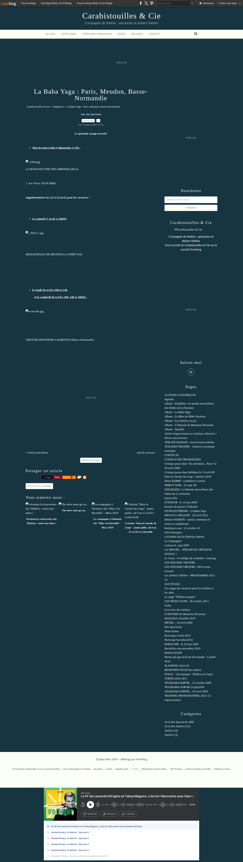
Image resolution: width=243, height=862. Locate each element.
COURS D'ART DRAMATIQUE (182, 459)
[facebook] (141, 3)
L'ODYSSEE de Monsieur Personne (185, 614)
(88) (179, 722)
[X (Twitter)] (146, 3)
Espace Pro (170, 498)
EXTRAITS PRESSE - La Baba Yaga (185, 511)
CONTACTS (171, 455)
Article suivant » (146, 452)
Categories (58, 106)
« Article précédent (37, 452)
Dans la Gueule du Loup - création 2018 (187, 476)
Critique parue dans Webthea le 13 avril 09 (189, 472)
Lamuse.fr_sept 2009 (176, 545)
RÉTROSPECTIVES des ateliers (183, 669)
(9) (171, 730)
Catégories (68, 34)
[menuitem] (50, 34)
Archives (137, 34)
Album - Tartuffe (174, 429)
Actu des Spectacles (91, 114)
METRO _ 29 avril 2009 (178, 622)
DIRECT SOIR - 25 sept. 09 (180, 485)
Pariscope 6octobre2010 (178, 639)
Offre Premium (176, 769)
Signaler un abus (122, 769)
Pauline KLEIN (173, 652)
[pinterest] (152, 3)
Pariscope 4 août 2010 (177, 635)
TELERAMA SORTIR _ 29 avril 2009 (186, 691)
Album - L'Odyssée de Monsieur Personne (189, 425)
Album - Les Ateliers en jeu (180, 420)
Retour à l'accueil (91, 460)
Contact (154, 34)
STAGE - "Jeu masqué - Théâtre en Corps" (189, 674)
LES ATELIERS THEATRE (179, 562)
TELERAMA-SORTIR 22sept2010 (184, 687)
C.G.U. (135, 769)
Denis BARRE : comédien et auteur (184, 480)
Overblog (141, 759)
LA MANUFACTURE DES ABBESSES (48, 169)
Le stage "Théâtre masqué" (180, 596)
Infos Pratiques (173, 532)
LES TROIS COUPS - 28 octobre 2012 (186, 601)
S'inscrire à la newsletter (39, 486)
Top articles (98, 769)
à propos (130, 814)
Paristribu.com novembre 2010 (182, 648)
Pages (121, 34)
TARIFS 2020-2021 (175, 678)
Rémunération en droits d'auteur (154, 769)
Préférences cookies (222, 769)
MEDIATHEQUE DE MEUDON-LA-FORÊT (51, 254)
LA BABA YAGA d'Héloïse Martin (184, 536)
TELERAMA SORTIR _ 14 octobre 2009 (187, 682)
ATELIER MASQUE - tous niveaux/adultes (189, 442)
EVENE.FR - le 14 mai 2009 (180, 502)
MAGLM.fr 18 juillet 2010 (180, 618)
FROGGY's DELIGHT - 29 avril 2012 (186, 515)
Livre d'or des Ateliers (177, 609)
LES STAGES (172, 584)
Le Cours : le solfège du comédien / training (190, 558)
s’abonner (92, 814)
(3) (171, 734)
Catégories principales (97, 34)
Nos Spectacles (173, 627)
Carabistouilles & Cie (121, 15)
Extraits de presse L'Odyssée (181, 506)
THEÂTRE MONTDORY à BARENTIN (48, 339)
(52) (177, 726)
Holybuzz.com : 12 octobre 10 (182, 528)
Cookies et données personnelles (198, 769)
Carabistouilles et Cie (197, 245)
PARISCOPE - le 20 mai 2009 (181, 644)
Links (167, 605)
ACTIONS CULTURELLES (180, 395)
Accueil (50, 34)
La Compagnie (173, 541)
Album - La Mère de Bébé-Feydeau (184, 416)
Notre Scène (171, 631)
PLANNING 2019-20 (176, 665)
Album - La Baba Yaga (177, 412)
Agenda (169, 399)
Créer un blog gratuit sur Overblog (76, 769)
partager (111, 814)
